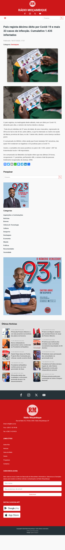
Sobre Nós (6, 444)
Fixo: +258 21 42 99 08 (10, 427)
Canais (5, 456)
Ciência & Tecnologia (11, 225)
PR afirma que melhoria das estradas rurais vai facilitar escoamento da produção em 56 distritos (52, 345)
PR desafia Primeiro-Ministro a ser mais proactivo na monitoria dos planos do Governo (21, 334)
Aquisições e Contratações (13, 215)
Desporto (6, 232)
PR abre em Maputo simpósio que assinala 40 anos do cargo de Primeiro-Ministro (51, 334)
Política (6, 245)
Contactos (6, 464)
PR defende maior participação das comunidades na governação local (51, 356)
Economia (6, 239)
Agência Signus (34, 532)
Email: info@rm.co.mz (9, 424)
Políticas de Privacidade (32, 530)
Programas (6, 460)
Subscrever (32, 494)
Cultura (6, 228)
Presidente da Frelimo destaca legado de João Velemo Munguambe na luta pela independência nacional (51, 367)
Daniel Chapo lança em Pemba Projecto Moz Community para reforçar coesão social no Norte (21, 356)
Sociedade (7, 252)
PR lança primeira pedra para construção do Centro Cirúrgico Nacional (52, 378)
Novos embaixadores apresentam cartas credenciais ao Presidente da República (21, 345)
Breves (6, 221)
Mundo (5, 242)
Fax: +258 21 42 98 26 (10, 431)
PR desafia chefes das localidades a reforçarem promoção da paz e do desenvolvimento (19, 378)
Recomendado (8, 249)
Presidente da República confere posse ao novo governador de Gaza (18, 367)
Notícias (6, 218)
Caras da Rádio (7, 452)
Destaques (15, 45)
